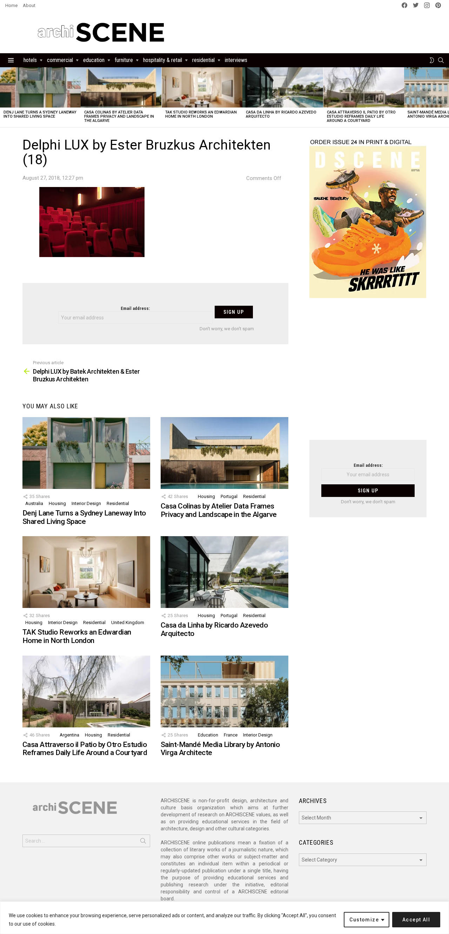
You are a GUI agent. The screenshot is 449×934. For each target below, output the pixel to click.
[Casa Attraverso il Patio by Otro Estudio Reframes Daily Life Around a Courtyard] (363, 87)
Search (143, 842)
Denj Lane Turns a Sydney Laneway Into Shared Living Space (40, 114)
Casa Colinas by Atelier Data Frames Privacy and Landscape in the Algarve (119, 116)
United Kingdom (127, 622)
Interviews (236, 60)
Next (445, 97)
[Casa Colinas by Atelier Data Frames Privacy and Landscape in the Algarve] (121, 87)
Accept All (416, 919)
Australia (34, 503)
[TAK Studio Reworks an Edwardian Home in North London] (202, 87)
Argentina (69, 735)
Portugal (229, 496)
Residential (203, 60)
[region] (224, 917)
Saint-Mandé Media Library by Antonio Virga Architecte (220, 748)
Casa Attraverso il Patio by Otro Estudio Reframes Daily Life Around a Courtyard (361, 116)
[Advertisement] (368, 373)
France (230, 735)
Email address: (135, 308)
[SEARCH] (441, 60)
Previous (3, 97)
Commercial (60, 60)
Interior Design (86, 503)
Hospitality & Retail (162, 60)
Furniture (124, 60)
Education (94, 60)
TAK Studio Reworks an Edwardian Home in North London (201, 114)
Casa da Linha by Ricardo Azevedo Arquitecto (281, 114)
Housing (57, 503)
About (29, 5)
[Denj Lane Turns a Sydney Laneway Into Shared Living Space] (40, 87)
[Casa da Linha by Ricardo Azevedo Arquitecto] (282, 87)
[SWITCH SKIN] (432, 60)
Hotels (30, 60)
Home (11, 5)
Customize (364, 919)
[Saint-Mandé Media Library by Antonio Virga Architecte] (224, 691)
